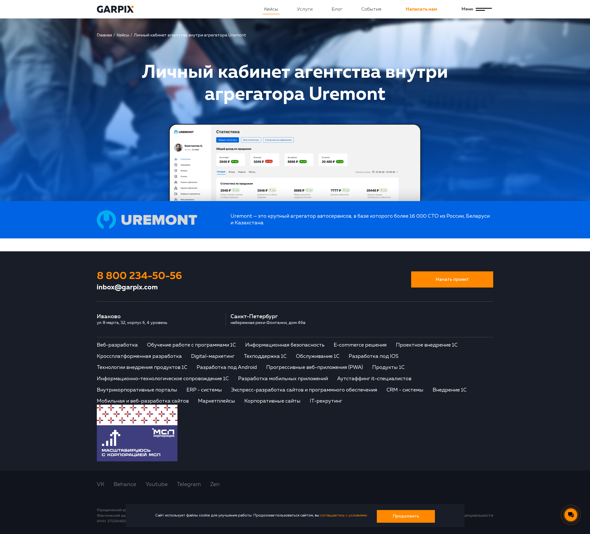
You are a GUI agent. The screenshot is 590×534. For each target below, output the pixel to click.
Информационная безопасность (284, 345)
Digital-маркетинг (213, 356)
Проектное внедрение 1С (427, 345)
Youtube (156, 484)
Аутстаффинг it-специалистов (374, 378)
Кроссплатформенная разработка (139, 356)
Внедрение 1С (450, 390)
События (371, 9)
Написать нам (421, 9)
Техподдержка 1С (265, 356)
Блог (337, 9)
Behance (125, 484)
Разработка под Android (227, 367)
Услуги (305, 9)
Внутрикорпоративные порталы (137, 390)
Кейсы (271, 9)
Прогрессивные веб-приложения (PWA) (314, 367)
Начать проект (452, 279)
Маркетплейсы (216, 401)
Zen (215, 484)
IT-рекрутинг (326, 401)
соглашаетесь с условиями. (344, 515)
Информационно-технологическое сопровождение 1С (163, 378)
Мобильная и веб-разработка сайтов (143, 401)
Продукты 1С (388, 367)
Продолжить (406, 516)
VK (100, 484)
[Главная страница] (115, 9)
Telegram (189, 484)
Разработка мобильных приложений (283, 378)
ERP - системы (204, 390)
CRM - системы (404, 390)
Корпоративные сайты (272, 401)
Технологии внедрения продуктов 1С (142, 367)
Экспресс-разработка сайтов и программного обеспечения (304, 390)
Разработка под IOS (373, 356)
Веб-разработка (117, 345)
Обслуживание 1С (317, 356)
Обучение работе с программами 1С (191, 345)
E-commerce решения (360, 345)
